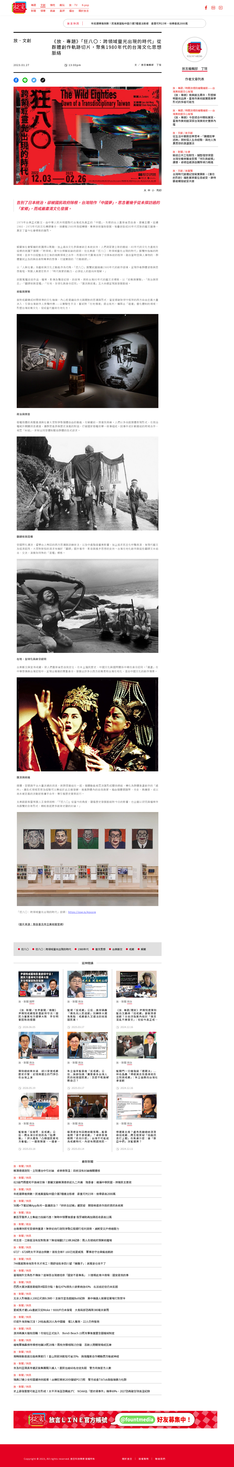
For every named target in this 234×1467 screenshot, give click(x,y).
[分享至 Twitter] (33, 80)
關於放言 (84, 11)
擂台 (71, 11)
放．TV (73, 5)
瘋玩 (62, 5)
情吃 (52, 5)
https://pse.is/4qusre (82, 912)
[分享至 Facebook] (16, 80)
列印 (159, 190)
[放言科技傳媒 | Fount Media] (19, 7)
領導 (43, 11)
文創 (43, 5)
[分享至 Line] (25, 80)
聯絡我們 (160, 1458)
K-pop (85, 5)
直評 (62, 11)
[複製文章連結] (42, 80)
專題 (33, 5)
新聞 (33, 11)
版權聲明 (144, 1458)
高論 (52, 11)
